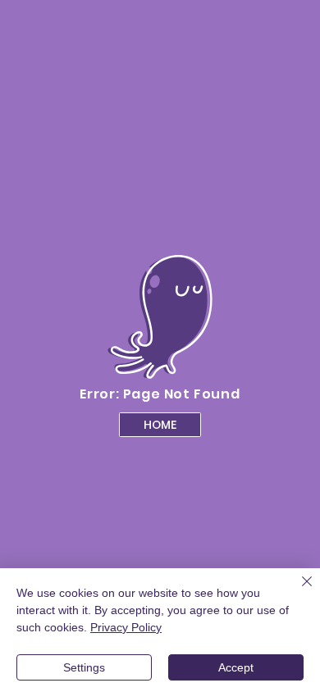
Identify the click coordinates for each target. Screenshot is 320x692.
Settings (84, 667)
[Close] (297, 591)
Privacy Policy (126, 627)
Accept (236, 667)
